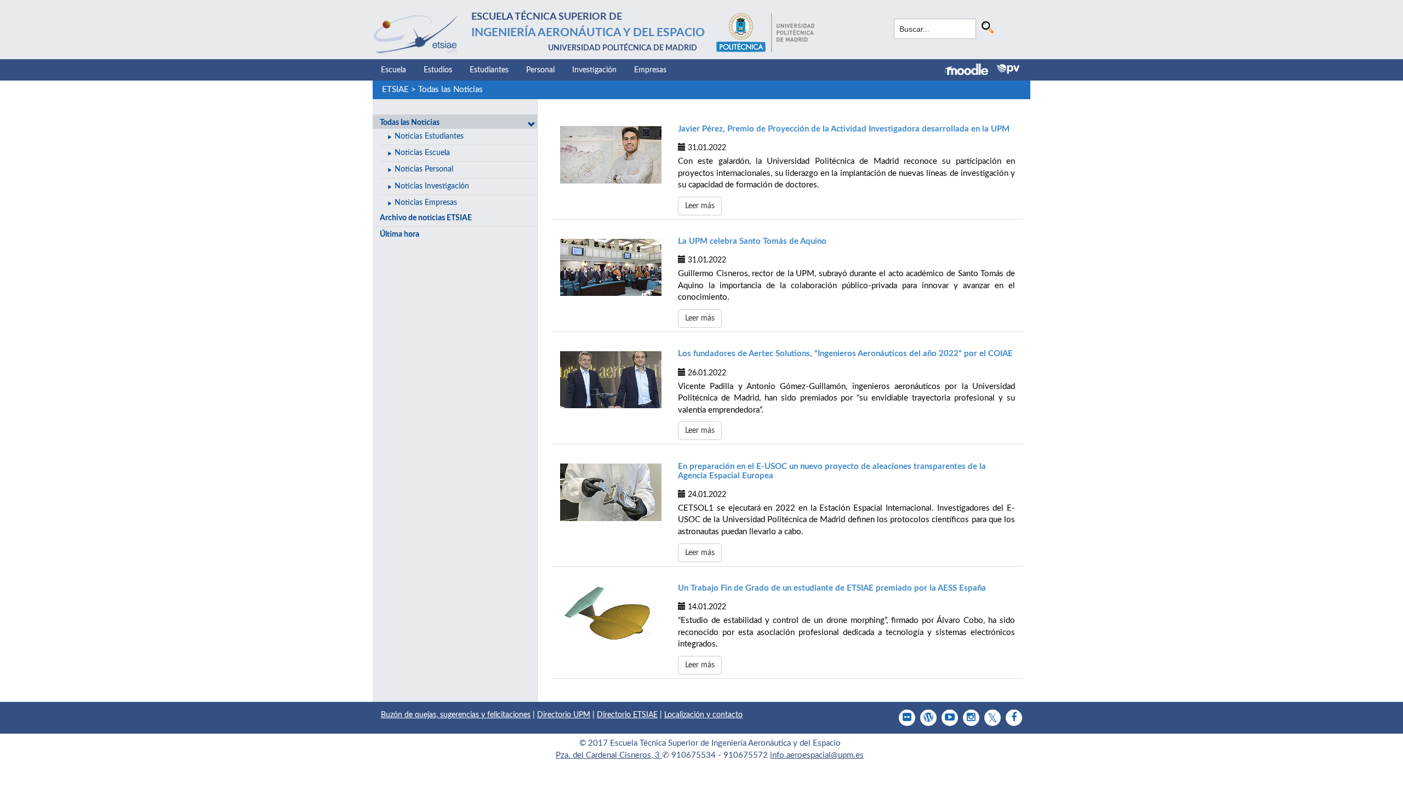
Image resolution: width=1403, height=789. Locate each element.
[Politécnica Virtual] (1008, 69)
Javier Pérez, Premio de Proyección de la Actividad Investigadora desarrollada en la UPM (844, 129)
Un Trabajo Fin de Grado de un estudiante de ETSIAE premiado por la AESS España (832, 588)
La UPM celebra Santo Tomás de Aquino (752, 241)
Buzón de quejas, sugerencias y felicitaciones (456, 715)
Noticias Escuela (422, 153)
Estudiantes (489, 70)
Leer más (700, 206)
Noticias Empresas (426, 203)
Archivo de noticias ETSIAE (426, 218)
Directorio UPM (563, 715)
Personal (540, 70)
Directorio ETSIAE (627, 715)
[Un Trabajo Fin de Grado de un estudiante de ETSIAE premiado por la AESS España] (610, 614)
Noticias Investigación (432, 186)
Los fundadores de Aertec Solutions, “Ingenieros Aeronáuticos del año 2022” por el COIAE (845, 354)
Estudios (438, 70)
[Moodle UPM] (971, 71)
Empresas (650, 70)
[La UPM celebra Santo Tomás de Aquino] (610, 267)
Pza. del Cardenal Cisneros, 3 (609, 755)
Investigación (594, 70)
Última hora (399, 234)
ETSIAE (395, 89)
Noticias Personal (424, 169)
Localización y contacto (703, 715)
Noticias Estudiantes (429, 136)
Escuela (393, 70)
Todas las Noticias (450, 89)
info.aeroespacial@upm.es (817, 755)
